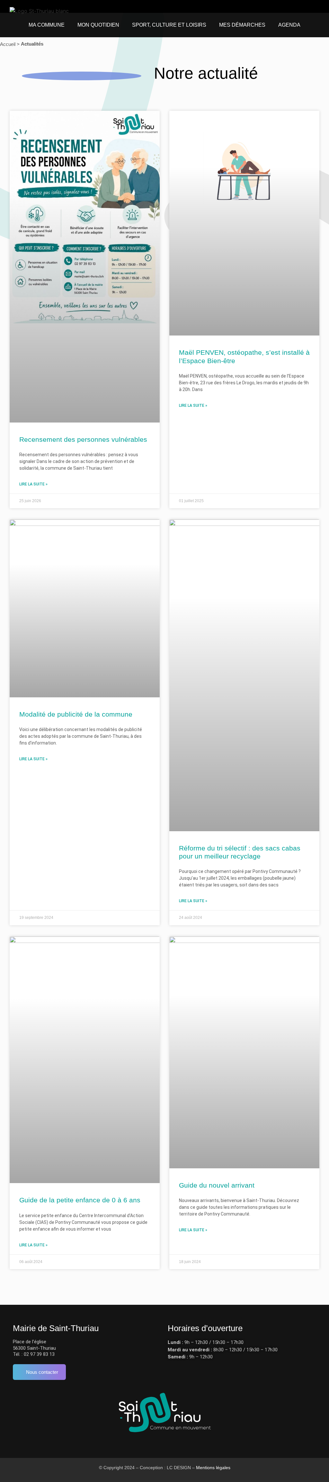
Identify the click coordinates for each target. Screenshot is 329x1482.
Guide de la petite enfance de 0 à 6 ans (79, 1200)
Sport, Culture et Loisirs (169, 25)
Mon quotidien (98, 25)
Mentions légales (213, 1467)
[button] (306, 6)
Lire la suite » (33, 484)
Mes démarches (242, 25)
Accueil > (10, 44)
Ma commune (47, 25)
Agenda (289, 25)
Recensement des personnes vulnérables (83, 439)
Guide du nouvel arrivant (216, 1185)
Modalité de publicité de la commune (75, 714)
